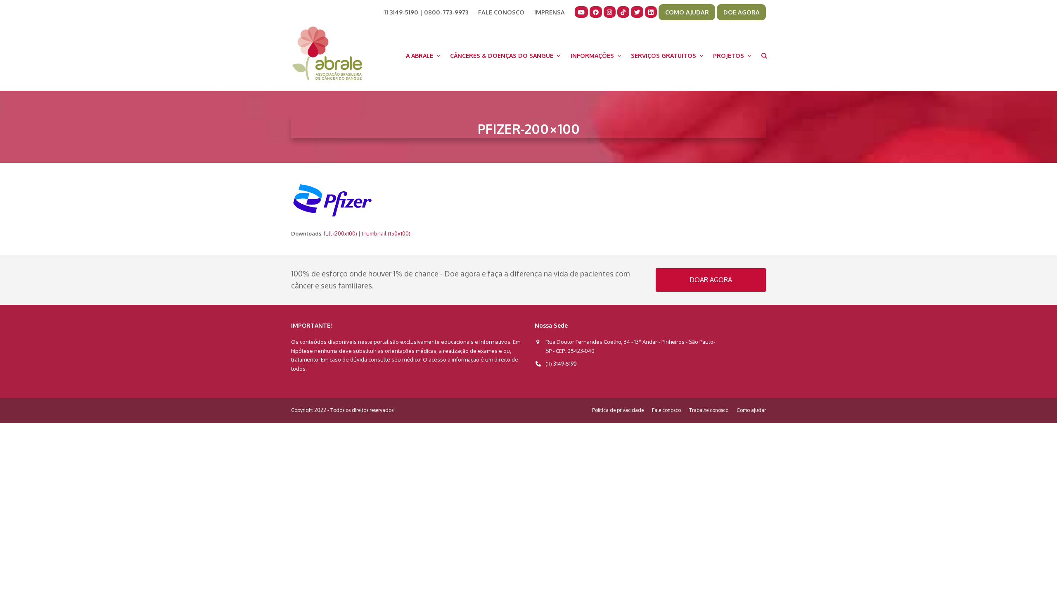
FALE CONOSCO (501, 12)
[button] (764, 55)
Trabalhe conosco (708, 410)
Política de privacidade (618, 410)
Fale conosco (666, 410)
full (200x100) (340, 233)
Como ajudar (751, 410)
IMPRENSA (549, 12)
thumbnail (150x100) (386, 233)
